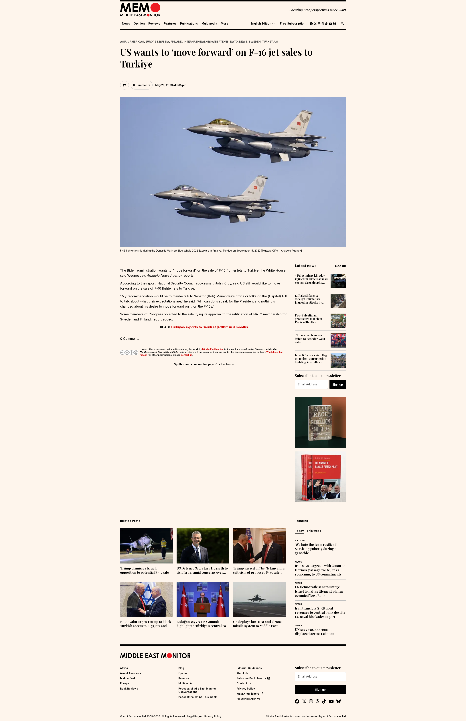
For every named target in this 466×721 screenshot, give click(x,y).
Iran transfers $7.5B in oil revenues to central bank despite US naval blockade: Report (320, 612)
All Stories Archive (248, 698)
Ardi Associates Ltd (334, 716)
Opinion (139, 23)
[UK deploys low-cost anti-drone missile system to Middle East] (259, 599)
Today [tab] (299, 531)
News (126, 23)
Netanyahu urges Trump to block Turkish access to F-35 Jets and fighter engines (145, 624)
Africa (124, 668)
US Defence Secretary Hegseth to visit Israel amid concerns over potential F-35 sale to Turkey (202, 570)
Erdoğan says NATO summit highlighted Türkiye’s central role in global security (203, 624)
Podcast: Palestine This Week (197, 696)
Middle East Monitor (213, 349)
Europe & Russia (157, 41)
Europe (124, 683)
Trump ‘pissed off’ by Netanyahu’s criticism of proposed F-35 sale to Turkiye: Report (259, 570)
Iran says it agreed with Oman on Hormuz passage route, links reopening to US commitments (320, 570)
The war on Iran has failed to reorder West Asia (310, 338)
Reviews (154, 23)
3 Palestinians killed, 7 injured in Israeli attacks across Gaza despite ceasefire (311, 279)
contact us (186, 355)
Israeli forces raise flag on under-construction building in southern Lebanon (311, 358)
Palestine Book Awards (251, 678)
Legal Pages (194, 716)
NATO (234, 41)
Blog (181, 668)
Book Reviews (129, 688)
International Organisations (206, 41)
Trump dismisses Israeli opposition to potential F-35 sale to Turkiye (146, 570)
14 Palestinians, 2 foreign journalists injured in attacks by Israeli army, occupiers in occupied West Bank (311, 299)
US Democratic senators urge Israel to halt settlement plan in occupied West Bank (319, 591)
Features (170, 23)
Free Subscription (292, 23)
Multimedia (209, 23)
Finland (176, 41)
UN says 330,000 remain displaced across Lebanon (314, 632)
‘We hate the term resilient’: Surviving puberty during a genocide (316, 549)
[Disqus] (204, 416)
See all (340, 266)
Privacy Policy (246, 688)
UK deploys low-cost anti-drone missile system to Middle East (257, 624)
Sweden (255, 41)
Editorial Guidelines (249, 668)
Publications (189, 23)
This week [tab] (314, 531)
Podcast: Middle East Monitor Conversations (197, 690)
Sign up (337, 384)
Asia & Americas (132, 41)
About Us (242, 673)
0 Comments (141, 85)
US (276, 41)
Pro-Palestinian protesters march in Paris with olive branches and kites (308, 319)
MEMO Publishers (248, 693)
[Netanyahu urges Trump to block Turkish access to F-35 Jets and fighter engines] (146, 599)
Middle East (127, 678)
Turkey (267, 41)
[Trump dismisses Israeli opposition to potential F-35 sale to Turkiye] (146, 545)
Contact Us (244, 683)
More (224, 23)
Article (300, 540)
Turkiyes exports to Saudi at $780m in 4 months (209, 327)
